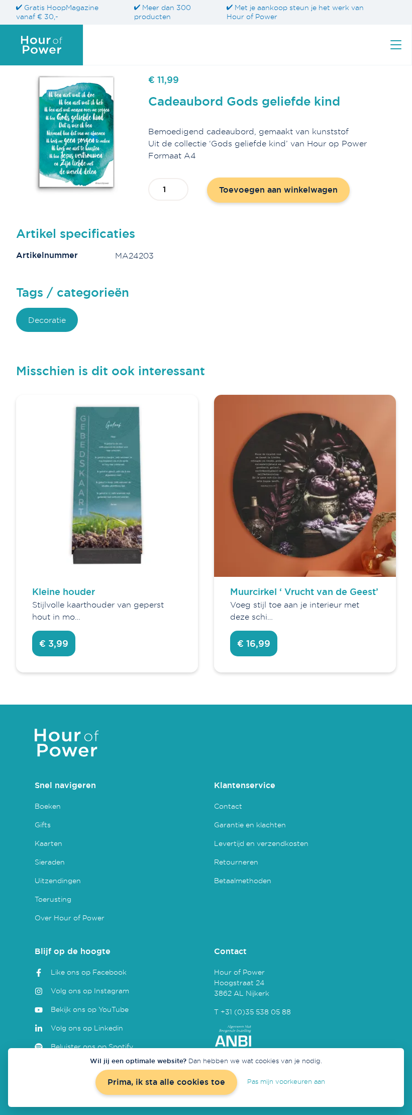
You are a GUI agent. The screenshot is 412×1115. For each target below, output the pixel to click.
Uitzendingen (58, 880)
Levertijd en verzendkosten (261, 843)
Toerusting (53, 899)
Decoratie (47, 320)
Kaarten (48, 843)
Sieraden (50, 861)
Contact (228, 806)
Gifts (43, 824)
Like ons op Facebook (89, 972)
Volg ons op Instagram (90, 990)
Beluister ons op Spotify (92, 1046)
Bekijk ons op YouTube (90, 1009)
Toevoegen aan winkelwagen (278, 190)
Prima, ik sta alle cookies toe (166, 1082)
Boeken (48, 806)
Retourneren (236, 861)
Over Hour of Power (70, 917)
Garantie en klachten (250, 824)
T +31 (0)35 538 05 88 (252, 1011)
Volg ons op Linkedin (87, 1027)
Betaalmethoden (242, 880)
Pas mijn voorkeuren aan (286, 1081)
